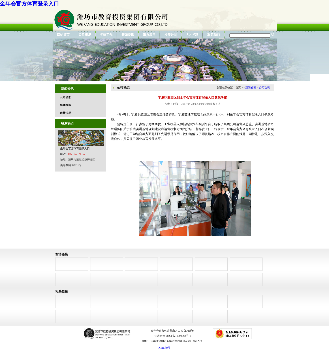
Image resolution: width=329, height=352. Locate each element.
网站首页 (63, 34)
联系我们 (213, 34)
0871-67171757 (76, 154)
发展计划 (170, 34)
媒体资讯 (65, 105)
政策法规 (65, 112)
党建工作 (106, 34)
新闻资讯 (128, 34)
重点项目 (149, 34)
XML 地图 (164, 347)
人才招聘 (192, 34)
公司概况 (85, 34)
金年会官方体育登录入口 (29, 3)
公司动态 (65, 97)
